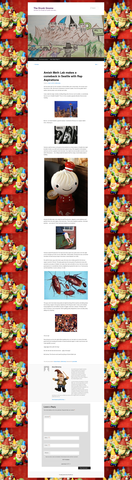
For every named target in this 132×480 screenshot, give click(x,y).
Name (47, 437)
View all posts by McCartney (58, 399)
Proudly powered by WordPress (66, 474)
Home (35, 59)
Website (46, 452)
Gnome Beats (57, 361)
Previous (36, 64)
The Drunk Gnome (43, 8)
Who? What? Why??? (55, 59)
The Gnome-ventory (43, 59)
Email (47, 445)
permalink (75, 361)
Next (96, 64)
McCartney (58, 83)
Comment (47, 416)
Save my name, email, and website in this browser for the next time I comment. (62, 456)
